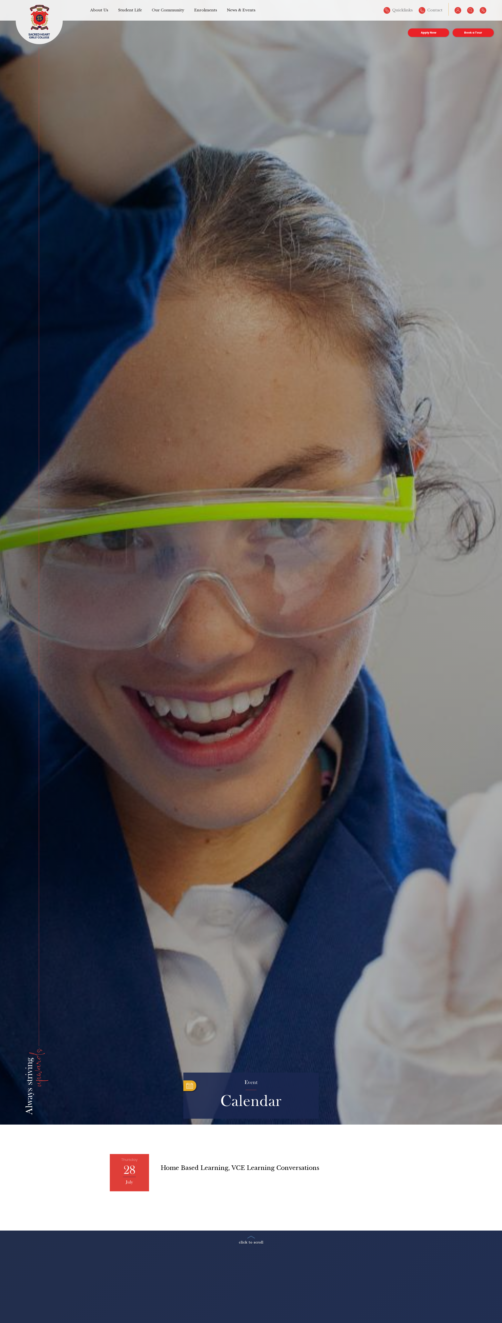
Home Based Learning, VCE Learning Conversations (240, 1167)
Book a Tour (473, 33)
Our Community (168, 10)
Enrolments (205, 10)
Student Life (130, 10)
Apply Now (428, 33)
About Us (99, 10)
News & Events (241, 10)
